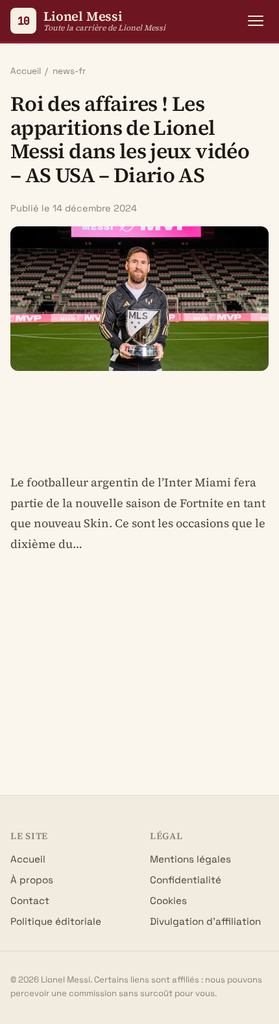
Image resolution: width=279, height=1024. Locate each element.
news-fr (69, 71)
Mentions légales (190, 859)
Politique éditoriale (55, 921)
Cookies (168, 900)
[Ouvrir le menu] (256, 20)
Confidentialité (185, 880)
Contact (29, 900)
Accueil (25, 71)
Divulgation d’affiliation (205, 921)
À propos (31, 880)
